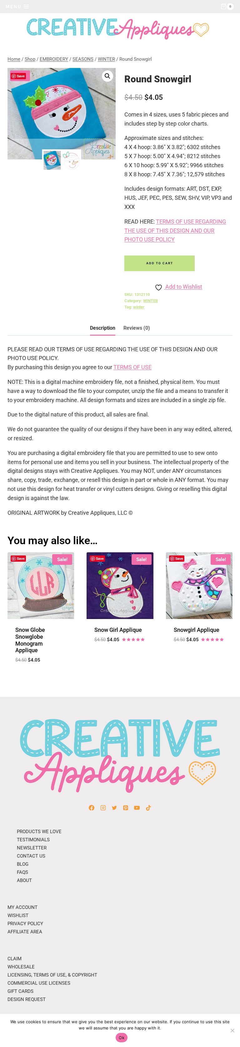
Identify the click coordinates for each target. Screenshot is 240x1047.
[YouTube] (136, 807)
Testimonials (33, 840)
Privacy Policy (25, 923)
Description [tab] (102, 328)
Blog (22, 864)
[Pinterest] (125, 807)
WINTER (150, 300)
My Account (23, 907)
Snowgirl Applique (196, 630)
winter (138, 307)
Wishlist (18, 915)
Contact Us (31, 856)
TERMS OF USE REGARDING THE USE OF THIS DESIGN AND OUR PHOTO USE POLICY (175, 230)
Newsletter (32, 848)
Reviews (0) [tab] (136, 328)
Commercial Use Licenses (39, 983)
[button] (107, 76)
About (24, 880)
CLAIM (15, 959)
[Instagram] (103, 807)
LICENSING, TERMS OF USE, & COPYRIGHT (52, 975)
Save (21, 76)
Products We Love (39, 831)
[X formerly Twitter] (114, 807)
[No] (232, 1030)
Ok (121, 1037)
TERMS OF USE (132, 367)
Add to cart (159, 263)
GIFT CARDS (20, 991)
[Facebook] (91, 807)
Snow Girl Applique (118, 630)
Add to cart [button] (120, 658)
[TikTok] (148, 807)
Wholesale (21, 967)
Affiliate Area (25, 932)
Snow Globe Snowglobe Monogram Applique (30, 640)
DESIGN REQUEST (27, 999)
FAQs (22, 872)
